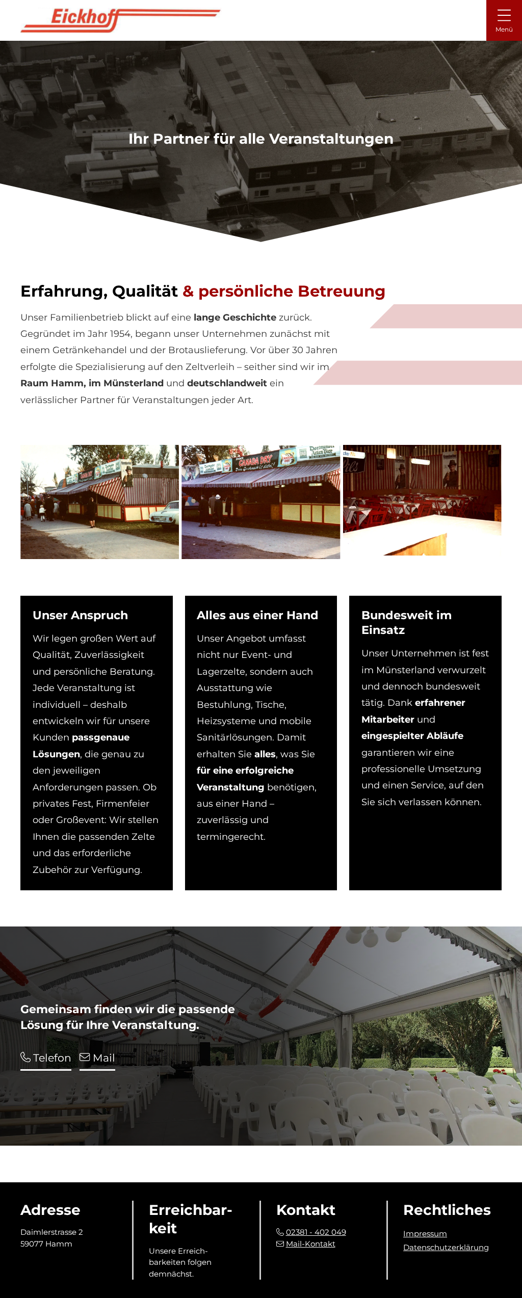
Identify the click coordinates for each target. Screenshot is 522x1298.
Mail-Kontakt (310, 1244)
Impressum (425, 1233)
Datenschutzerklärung (446, 1247)
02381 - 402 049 (316, 1232)
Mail (102, 1057)
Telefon (51, 1057)
